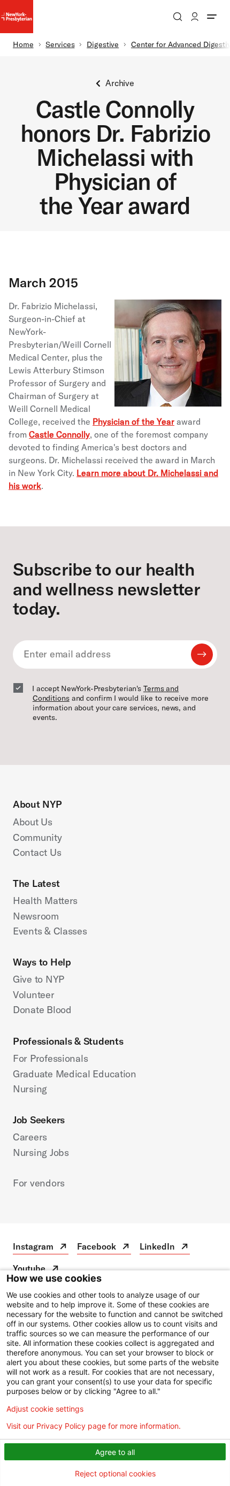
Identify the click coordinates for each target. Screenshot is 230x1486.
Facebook (104, 1247)
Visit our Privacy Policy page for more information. (93, 1426)
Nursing (30, 1089)
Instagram (40, 1247)
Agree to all (115, 1452)
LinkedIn (165, 1247)
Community (37, 837)
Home (23, 44)
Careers (30, 1137)
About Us (32, 822)
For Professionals (50, 1058)
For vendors (39, 1183)
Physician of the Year (133, 421)
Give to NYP (38, 979)
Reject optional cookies (115, 1473)
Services (59, 44)
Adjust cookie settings (44, 1409)
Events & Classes (50, 931)
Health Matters (45, 900)
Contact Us (37, 852)
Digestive (103, 44)
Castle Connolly (59, 434)
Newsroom (36, 916)
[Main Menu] (211, 16)
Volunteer (34, 995)
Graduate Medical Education (74, 1074)
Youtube (36, 1269)
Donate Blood (42, 1010)
